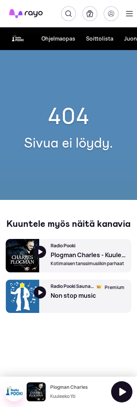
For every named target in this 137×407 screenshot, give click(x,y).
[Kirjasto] (89, 13)
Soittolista (99, 38)
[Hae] (68, 13)
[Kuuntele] (121, 391)
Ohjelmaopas (58, 38)
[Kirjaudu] (111, 13)
